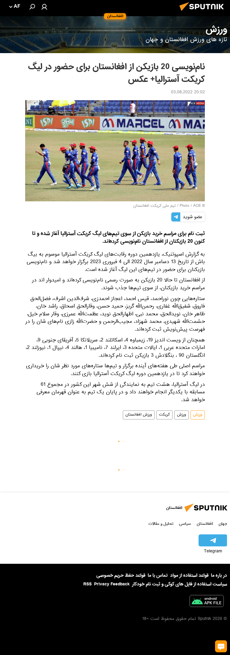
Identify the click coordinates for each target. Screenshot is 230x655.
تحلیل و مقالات (161, 523)
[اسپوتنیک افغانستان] (203, 12)
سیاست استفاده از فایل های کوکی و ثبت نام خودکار (179, 584)
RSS (87, 584)
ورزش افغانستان (138, 415)
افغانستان (205, 523)
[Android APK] (206, 602)
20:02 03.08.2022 (188, 93)
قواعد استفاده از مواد (189, 575)
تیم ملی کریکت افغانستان (154, 206)
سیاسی (185, 523)
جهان (223, 523)
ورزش (197, 415)
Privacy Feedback (112, 584)
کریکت (164, 415)
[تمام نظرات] (221, 646)
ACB (197, 206)
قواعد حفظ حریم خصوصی (120, 575)
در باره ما (219, 575)
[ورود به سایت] (44, 7)
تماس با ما (158, 575)
